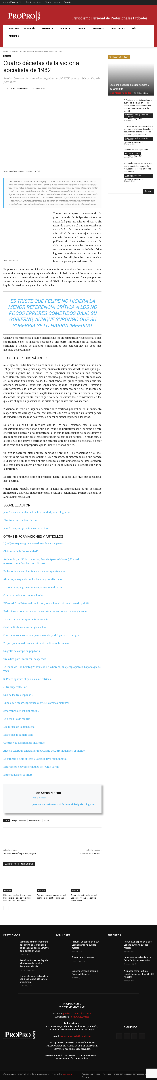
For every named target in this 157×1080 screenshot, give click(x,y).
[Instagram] (142, 2)
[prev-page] (5, 908)
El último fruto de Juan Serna (20, 520)
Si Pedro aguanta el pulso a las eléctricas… (27, 679)
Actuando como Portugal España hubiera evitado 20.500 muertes (139, 974)
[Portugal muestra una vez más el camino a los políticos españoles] (52, 881)
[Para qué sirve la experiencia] (114, 153)
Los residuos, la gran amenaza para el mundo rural (33, 587)
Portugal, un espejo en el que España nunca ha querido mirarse (86, 945)
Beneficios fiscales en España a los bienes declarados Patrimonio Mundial (34, 963)
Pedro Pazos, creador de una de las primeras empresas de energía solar (45, 611)
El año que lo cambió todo (18, 734)
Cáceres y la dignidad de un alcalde (24, 742)
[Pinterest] (43, 96)
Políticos (14, 51)
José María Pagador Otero (77, 1013)
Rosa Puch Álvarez (79, 1016)
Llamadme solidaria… (90, 853)
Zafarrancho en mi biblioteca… (21, 710)
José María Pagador (120, 92)
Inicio (5, 51)
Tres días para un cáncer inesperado (24, 659)
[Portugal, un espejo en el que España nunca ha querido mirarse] (62, 945)
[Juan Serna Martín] (5, 88)
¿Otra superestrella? (15, 687)
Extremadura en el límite (18, 774)
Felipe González (19, 820)
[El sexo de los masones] (62, 961)
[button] (10, 43)
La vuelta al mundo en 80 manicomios (134, 176)
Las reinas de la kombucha (18, 726)
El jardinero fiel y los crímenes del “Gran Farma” (31, 766)
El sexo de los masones (83, 957)
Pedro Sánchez (35, 820)
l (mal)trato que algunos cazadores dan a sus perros (33, 543)
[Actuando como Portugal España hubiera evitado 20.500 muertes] (114, 974)
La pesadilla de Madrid (16, 718)
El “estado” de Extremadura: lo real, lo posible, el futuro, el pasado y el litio (46, 603)
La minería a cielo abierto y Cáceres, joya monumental (35, 758)
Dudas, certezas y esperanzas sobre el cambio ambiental (36, 703)
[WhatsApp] (50, 96)
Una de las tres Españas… (18, 695)
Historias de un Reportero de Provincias (136, 115)
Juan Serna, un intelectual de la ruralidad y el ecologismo (36, 512)
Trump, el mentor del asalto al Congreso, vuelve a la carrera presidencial (84, 898)
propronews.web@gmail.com (75, 1036)
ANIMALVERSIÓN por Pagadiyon (19, 853)
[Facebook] (137, 2)
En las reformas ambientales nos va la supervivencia (34, 571)
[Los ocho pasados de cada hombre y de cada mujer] (131, 79)
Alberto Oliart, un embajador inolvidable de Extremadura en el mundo (44, 750)
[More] (64, 96)
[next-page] (10, 908)
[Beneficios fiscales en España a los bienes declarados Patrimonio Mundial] (10, 964)
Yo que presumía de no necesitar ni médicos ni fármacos (36, 643)
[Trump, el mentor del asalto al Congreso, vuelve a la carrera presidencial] (86, 881)
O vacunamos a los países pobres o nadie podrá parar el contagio (41, 635)
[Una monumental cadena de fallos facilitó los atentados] (114, 961)
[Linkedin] (57, 96)
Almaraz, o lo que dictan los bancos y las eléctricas (32, 579)
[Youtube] (151, 2)
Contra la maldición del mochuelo (22, 595)
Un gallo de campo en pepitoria (21, 651)
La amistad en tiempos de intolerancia (25, 619)
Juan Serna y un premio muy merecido (25, 528)
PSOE (46, 820)
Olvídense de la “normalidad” (20, 551)
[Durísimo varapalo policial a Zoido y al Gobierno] (62, 974)
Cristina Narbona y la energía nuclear (25, 627)
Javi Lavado (68, 1074)
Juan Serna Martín (19, 88)
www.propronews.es (72, 1006)
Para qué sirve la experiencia (136, 150)
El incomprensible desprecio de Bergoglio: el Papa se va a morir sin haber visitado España (17, 898)
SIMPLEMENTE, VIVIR (132, 153)
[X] (147, 2)
